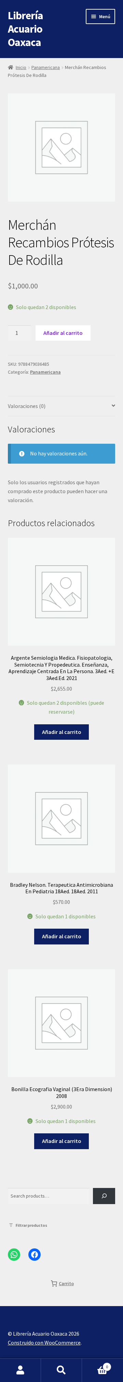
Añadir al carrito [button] (61, 731)
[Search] (104, 1196)
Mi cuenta (20, 1370)
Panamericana (45, 67)
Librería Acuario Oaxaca (25, 29)
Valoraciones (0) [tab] (26, 406)
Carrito (95, 1364)
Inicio (21, 67)
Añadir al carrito (63, 332)
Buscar (61, 1370)
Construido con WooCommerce (44, 1342)
